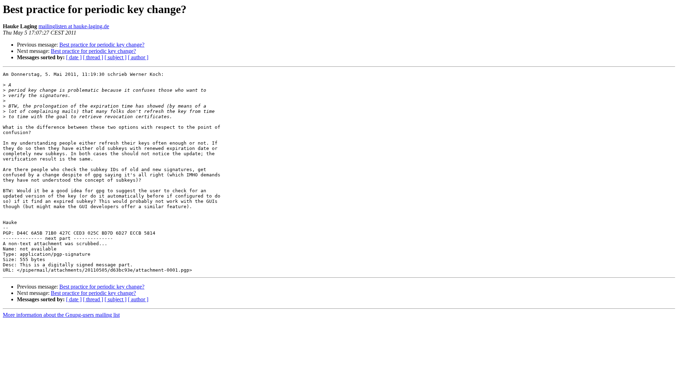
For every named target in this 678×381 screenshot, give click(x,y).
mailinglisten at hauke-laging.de (73, 26)
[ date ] (74, 57)
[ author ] (138, 57)
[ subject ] (115, 57)
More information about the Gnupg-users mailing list (61, 315)
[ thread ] (93, 57)
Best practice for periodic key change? (101, 45)
